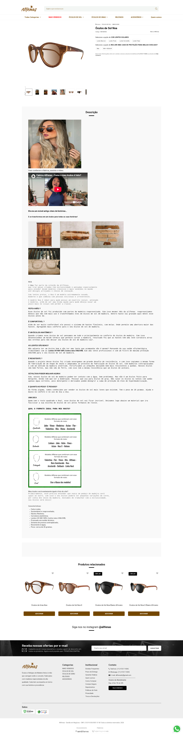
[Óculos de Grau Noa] (39, 593)
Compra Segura (90, 684)
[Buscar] (156, 8)
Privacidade (89, 693)
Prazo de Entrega (91, 672)
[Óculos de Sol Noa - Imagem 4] (54, 92)
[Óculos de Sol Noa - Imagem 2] (37, 92)
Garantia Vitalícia (91, 675)
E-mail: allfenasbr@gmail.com (120, 675)
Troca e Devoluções (92, 696)
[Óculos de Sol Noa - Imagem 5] (62, 92)
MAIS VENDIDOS (68, 668)
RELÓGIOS (66, 676)
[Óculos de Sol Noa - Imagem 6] (71, 92)
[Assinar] (154, 648)
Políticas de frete (91, 690)
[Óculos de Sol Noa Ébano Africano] (109, 593)
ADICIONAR (39, 614)
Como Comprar (90, 681)
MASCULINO (115, 24)
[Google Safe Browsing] (42, 712)
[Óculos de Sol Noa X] (74, 593)
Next (25, 93)
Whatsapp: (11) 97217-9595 (120, 672)
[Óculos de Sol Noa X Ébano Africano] (144, 593)
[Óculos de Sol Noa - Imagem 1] (28, 92)
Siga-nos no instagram (91, 627)
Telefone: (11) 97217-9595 (119, 669)
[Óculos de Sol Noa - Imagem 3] (45, 92)
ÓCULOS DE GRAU (68, 674)
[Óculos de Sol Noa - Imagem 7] (79, 92)
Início (98, 24)
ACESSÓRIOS (67, 679)
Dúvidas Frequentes (92, 669)
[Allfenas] (29, 8)
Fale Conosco (118, 688)
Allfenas (156, 31)
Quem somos (90, 678)
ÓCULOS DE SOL (106, 24)
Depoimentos (90, 687)
